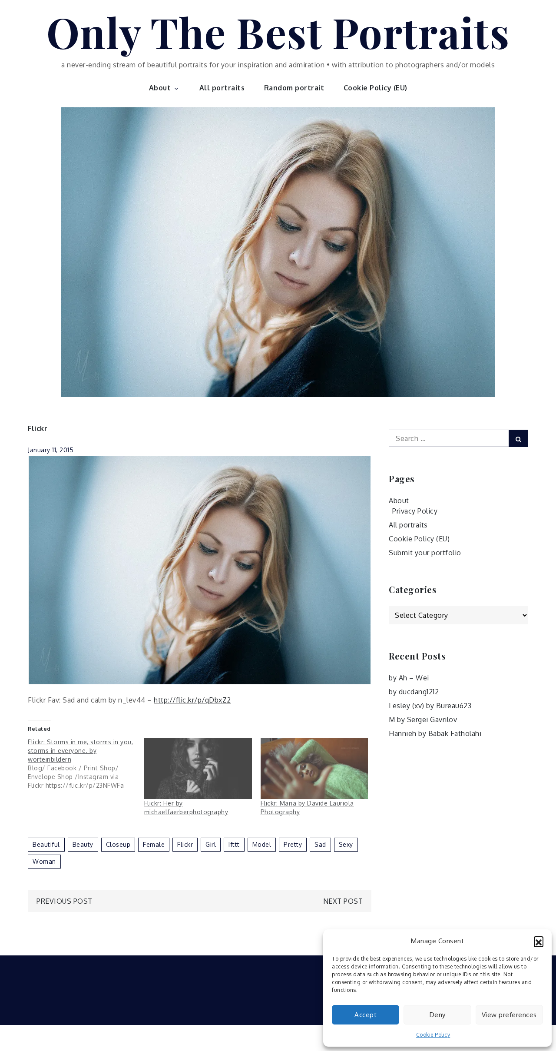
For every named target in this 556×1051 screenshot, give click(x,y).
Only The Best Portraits (278, 32)
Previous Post (64, 901)
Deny (438, 1015)
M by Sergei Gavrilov (423, 719)
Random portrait (294, 87)
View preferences (509, 1015)
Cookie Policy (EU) (375, 87)
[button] (538, 941)
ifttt (234, 844)
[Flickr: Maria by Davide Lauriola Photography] (314, 768)
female (154, 844)
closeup (118, 844)
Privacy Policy (414, 511)
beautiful (46, 844)
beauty (83, 844)
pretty (293, 844)
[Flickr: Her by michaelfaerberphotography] (198, 768)
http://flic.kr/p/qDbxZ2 (192, 700)
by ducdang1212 (414, 691)
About (160, 87)
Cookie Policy (433, 1034)
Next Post (343, 901)
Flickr (37, 428)
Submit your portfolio (425, 552)
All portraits (222, 87)
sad (320, 844)
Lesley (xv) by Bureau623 (430, 705)
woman (44, 861)
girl (210, 844)
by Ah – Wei (409, 677)
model (261, 844)
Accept (365, 1015)
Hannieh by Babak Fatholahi (435, 733)
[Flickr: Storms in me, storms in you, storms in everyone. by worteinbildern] (86, 764)
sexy (346, 844)
